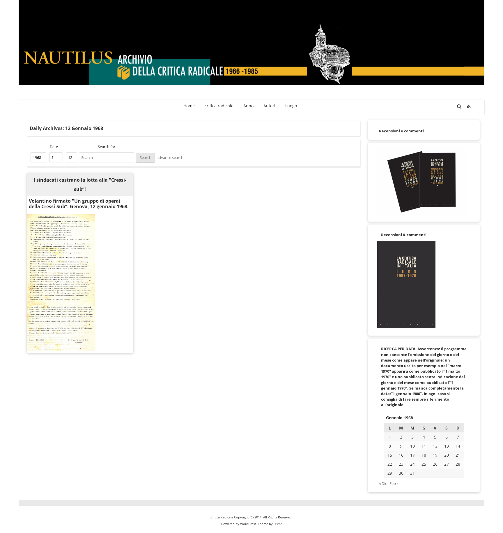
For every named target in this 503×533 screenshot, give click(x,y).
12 (435, 446)
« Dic (383, 483)
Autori (269, 105)
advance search (170, 157)
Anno (248, 105)
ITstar (278, 524)
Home (189, 105)
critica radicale (219, 105)
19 (435, 455)
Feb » (393, 483)
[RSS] (469, 106)
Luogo (291, 105)
